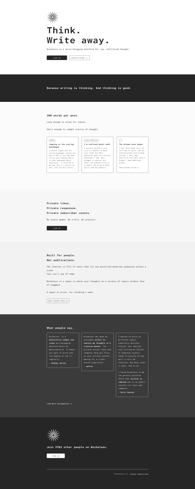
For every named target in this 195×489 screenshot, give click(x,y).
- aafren (88, 366)
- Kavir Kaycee (126, 392)
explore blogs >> (79, 58)
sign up (56, 58)
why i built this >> (58, 301)
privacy (133, 474)
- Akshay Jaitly (57, 363)
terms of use (142, 474)
